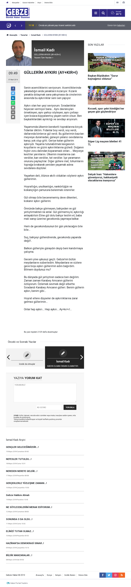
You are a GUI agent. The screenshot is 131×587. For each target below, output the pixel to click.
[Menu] (95, 13)
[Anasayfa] (7, 3)
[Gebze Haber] (18, 13)
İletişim (58, 575)
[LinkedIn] (13, 98)
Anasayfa (13, 35)
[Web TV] (117, 2)
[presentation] (15, 25)
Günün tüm (116, 25)
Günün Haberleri (28, 3)
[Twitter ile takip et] (109, 575)
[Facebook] (13, 89)
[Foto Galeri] (123, 2)
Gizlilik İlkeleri (69, 575)
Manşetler (15, 3)
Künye (49, 575)
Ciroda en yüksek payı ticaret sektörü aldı (57, 25)
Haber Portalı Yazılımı (19, 583)
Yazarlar (24, 35)
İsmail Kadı (36, 35)
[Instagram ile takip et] (115, 575)
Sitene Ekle (48, 3)
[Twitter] (13, 93)
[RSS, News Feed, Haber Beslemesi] (122, 575)
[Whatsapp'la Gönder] (13, 103)
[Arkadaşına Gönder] (13, 108)
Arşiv (39, 3)
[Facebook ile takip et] (102, 575)
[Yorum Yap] (13, 117)
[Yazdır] (13, 112)
